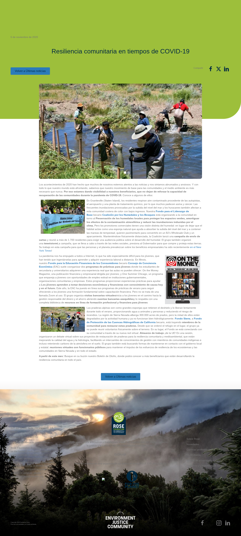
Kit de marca (193, 454)
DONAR (120, 454)
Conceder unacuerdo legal (147, 15)
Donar (214, 13)
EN (220, 4)
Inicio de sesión (200, 4)
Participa (161, 4)
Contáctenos (183, 4)
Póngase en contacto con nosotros (30, 442)
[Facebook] (202, 523)
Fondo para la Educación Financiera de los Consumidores (83, 263)
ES (213, 4)
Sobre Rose (139, 4)
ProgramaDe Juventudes (170, 15)
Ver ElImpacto (189, 14)
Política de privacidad (198, 460)
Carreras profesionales (199, 449)
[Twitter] (210, 523)
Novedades (149, 4)
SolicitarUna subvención (122, 14)
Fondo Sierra (182, 318)
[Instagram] (219, 523)
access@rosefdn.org (31, 476)
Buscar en (227, 4)
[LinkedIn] (227, 523)
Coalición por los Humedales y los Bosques (128, 214)
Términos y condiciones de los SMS (206, 465)
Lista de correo (171, 4)
